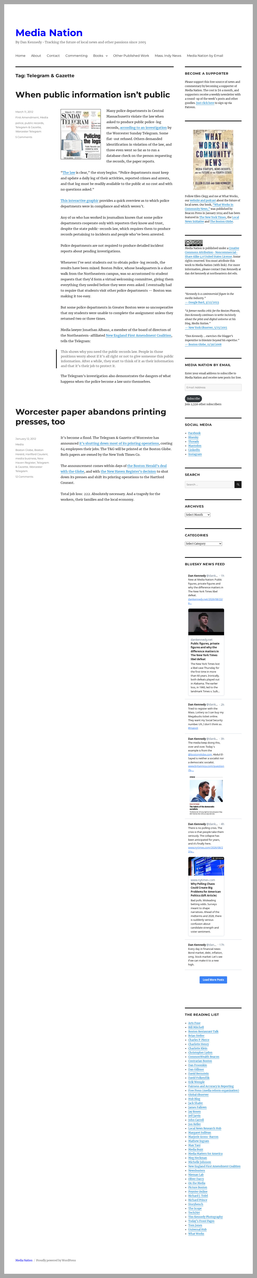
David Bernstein (198, 1073)
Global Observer (198, 1094)
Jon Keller (194, 1124)
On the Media (196, 1183)
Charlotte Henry (198, 1044)
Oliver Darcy (196, 1179)
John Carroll (196, 1120)
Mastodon (194, 446)
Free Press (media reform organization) (213, 1090)
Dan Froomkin (197, 1065)
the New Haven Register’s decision (128, 471)
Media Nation (49, 33)
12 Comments (24, 476)
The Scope (195, 1208)
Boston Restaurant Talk (203, 1031)
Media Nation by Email (205, 56)
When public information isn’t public (92, 94)
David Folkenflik (198, 1078)
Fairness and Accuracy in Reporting (211, 1086)
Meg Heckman (197, 1158)
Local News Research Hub (204, 1128)
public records (34, 123)
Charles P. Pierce (198, 1040)
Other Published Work (131, 56)
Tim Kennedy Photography (205, 1217)
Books (98, 56)
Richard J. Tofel (198, 1196)
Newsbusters (196, 1170)
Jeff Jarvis (194, 1116)
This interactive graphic (80, 201)
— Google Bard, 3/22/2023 (202, 302)
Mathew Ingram (198, 1141)
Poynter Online (197, 1191)
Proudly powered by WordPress (56, 1260)
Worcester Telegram (28, 131)
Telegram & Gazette (28, 127)
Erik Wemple (196, 1082)
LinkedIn (194, 450)
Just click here (205, 103)
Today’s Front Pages (201, 1221)
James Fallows (197, 1107)
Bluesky (193, 437)
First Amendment (27, 117)
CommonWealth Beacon (203, 1057)
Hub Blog (194, 1099)
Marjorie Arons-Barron (203, 1137)
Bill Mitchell (196, 1027)
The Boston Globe (221, 221)
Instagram (195, 454)
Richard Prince (197, 1200)
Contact (53, 56)
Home (20, 56)
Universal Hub (197, 1229)
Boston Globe (24, 450)
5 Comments (23, 137)
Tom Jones (195, 1225)
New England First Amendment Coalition (138, 335)
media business (25, 458)
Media (44, 117)
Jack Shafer (195, 1103)
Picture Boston (197, 1187)
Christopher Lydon (200, 1052)
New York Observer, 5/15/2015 (208, 327)
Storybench (195, 1204)
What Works (196, 1233)
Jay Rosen (194, 1111)
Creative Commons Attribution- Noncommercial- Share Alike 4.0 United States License (212, 252)
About (36, 56)
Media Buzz (195, 1149)
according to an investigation (143, 128)
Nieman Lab (196, 1174)
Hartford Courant (36, 454)
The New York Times (212, 217)
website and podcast (203, 200)
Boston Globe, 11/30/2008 (205, 344)
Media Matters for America (205, 1153)
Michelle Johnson (199, 1162)
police (19, 123)
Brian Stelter (196, 1035)
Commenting (76, 56)
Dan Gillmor (196, 1069)
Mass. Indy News (168, 56)
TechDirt (194, 1212)
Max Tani (194, 1145)
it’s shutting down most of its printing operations (119, 443)
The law (69, 173)
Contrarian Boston (200, 1061)
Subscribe (193, 398)
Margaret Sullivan (199, 1132)
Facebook (194, 433)
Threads (193, 441)
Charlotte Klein (197, 1048)
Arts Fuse (194, 1023)
